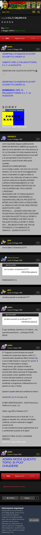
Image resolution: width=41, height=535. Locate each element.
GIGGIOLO (11, 137)
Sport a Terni (20, 31)
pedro (6, 28)
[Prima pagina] (2, 38)
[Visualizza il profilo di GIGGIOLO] (4, 138)
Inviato (14, 49)
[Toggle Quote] (4, 265)
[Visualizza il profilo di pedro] (4, 48)
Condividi (11, 498)
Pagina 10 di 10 (20, 38)
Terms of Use (10, 513)
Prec (7, 38)
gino (9, 240)
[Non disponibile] (13, 110)
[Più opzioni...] (38, 49)
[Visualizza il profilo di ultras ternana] (4, 259)
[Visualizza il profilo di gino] (4, 242)
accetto (35, 520)
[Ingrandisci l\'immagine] (36, 71)
